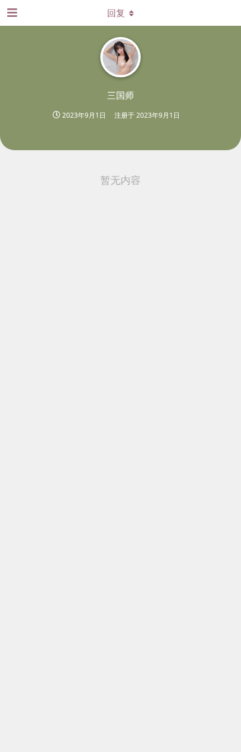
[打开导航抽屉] (11, 13)
